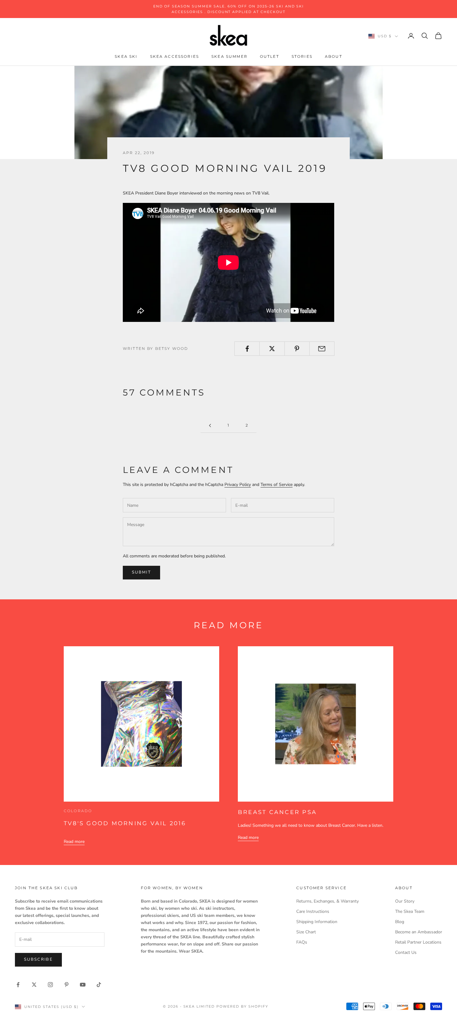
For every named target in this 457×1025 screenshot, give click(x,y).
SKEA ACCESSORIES (174, 56)
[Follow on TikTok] (99, 985)
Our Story (404, 901)
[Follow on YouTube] (83, 985)
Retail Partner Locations (418, 942)
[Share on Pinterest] (297, 348)
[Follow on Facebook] (18, 985)
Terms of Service (277, 484)
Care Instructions (312, 911)
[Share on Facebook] (247, 348)
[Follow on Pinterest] (66, 985)
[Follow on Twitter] (34, 985)
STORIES (302, 56)
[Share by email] (322, 348)
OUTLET (269, 56)
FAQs (301, 942)
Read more (74, 841)
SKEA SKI (126, 56)
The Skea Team (409, 911)
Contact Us (406, 952)
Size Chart (306, 932)
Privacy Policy (237, 484)
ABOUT (333, 56)
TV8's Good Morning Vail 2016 (125, 823)
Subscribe (38, 959)
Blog (399, 922)
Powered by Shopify (242, 1006)
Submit (141, 572)
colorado (78, 810)
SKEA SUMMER (229, 56)
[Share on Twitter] (272, 348)
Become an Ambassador (418, 932)
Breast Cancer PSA (277, 812)
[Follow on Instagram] (50, 985)
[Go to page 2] (210, 425)
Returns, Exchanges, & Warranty (327, 901)
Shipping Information (316, 922)
